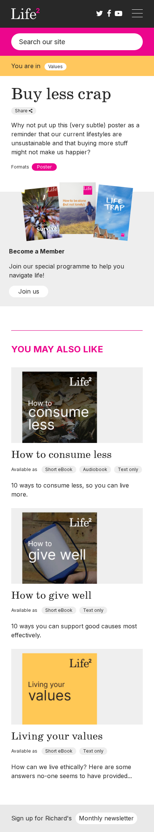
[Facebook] (109, 13)
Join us (28, 291)
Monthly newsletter (106, 818)
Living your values (57, 736)
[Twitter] (99, 13)
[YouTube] (118, 13)
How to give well (51, 595)
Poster (44, 167)
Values (55, 66)
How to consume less (61, 455)
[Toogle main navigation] (137, 13)
